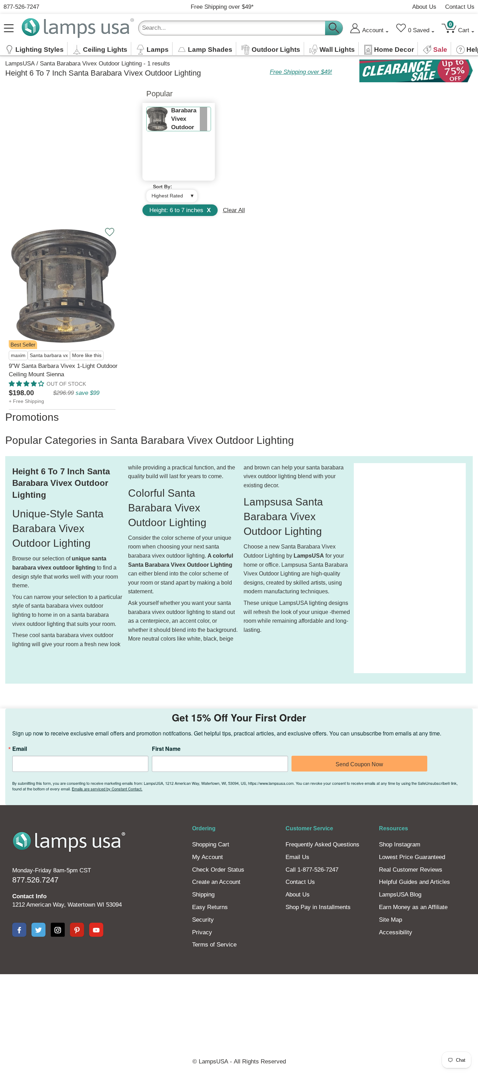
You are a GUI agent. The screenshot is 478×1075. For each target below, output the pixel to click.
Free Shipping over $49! (301, 72)
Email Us (297, 857)
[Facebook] (19, 930)
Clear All (234, 210)
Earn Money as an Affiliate (413, 907)
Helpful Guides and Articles (414, 882)
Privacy (202, 932)
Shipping (203, 894)
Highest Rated (167, 195)
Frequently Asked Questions (322, 844)
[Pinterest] (77, 930)
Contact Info (29, 896)
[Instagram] (58, 930)
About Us (424, 7)
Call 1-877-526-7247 (312, 869)
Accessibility (395, 932)
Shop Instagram (399, 844)
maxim (18, 355)
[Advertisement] (382, 568)
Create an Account (216, 882)
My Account (207, 857)
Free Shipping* (222, 7)
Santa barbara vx (49, 355)
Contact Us (460, 7)
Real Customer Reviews (410, 869)
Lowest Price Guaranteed (412, 857)
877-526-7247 (21, 7)
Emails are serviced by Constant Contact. (107, 788)
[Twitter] (38, 930)
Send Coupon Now (359, 764)
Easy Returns (210, 907)
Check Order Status (218, 869)
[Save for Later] (109, 232)
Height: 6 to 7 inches (180, 210)
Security (203, 919)
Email (19, 749)
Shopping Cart (210, 844)
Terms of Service (214, 944)
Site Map (390, 919)
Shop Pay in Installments (318, 907)
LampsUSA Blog (400, 894)
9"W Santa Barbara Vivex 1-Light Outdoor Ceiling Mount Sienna (63, 370)
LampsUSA (20, 63)
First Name (166, 749)
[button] (26, 384)
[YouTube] (96, 930)
